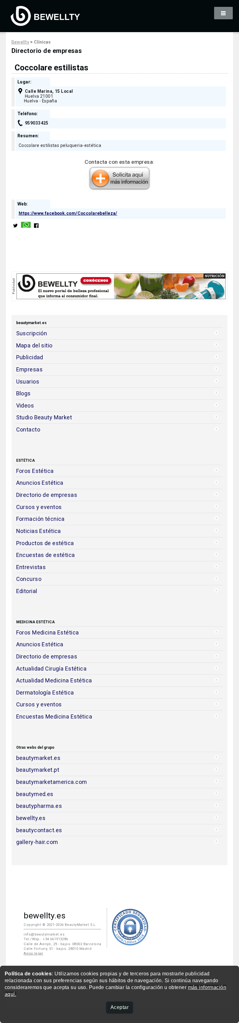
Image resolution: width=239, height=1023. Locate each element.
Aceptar (119, 1007)
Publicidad (29, 357)
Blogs (23, 393)
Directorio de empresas (46, 495)
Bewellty (20, 42)
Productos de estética (45, 543)
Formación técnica (40, 519)
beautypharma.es (39, 806)
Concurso (28, 579)
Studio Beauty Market (44, 417)
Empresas (29, 369)
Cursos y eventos (39, 507)
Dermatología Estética (45, 692)
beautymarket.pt (37, 769)
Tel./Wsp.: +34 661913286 (46, 939)
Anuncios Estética (39, 482)
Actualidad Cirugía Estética (51, 668)
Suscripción (31, 333)
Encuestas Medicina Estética (54, 716)
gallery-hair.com (37, 842)
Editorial (26, 591)
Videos (25, 405)
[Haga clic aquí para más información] (119, 188)
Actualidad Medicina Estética (54, 680)
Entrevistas (31, 567)
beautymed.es (35, 794)
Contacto (28, 429)
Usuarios (27, 381)
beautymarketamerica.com (51, 782)
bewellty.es (31, 818)
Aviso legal (33, 953)
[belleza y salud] (45, 23)
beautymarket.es (38, 758)
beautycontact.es (39, 830)
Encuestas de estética (45, 555)
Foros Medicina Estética (47, 632)
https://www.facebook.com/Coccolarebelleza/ (68, 213)
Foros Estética (35, 471)
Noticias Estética (38, 531)
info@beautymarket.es (44, 934)
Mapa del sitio (34, 345)
